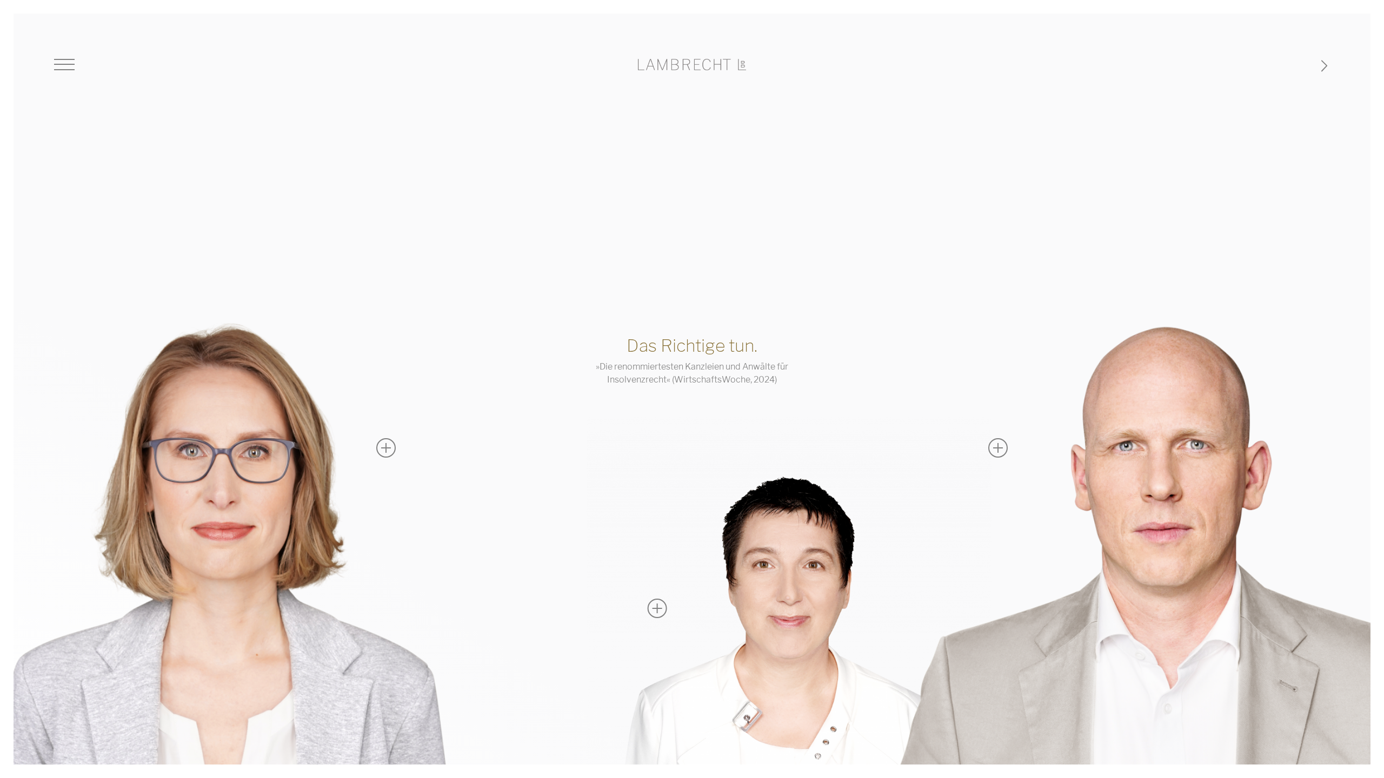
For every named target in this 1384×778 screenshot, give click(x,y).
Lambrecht (692, 64)
